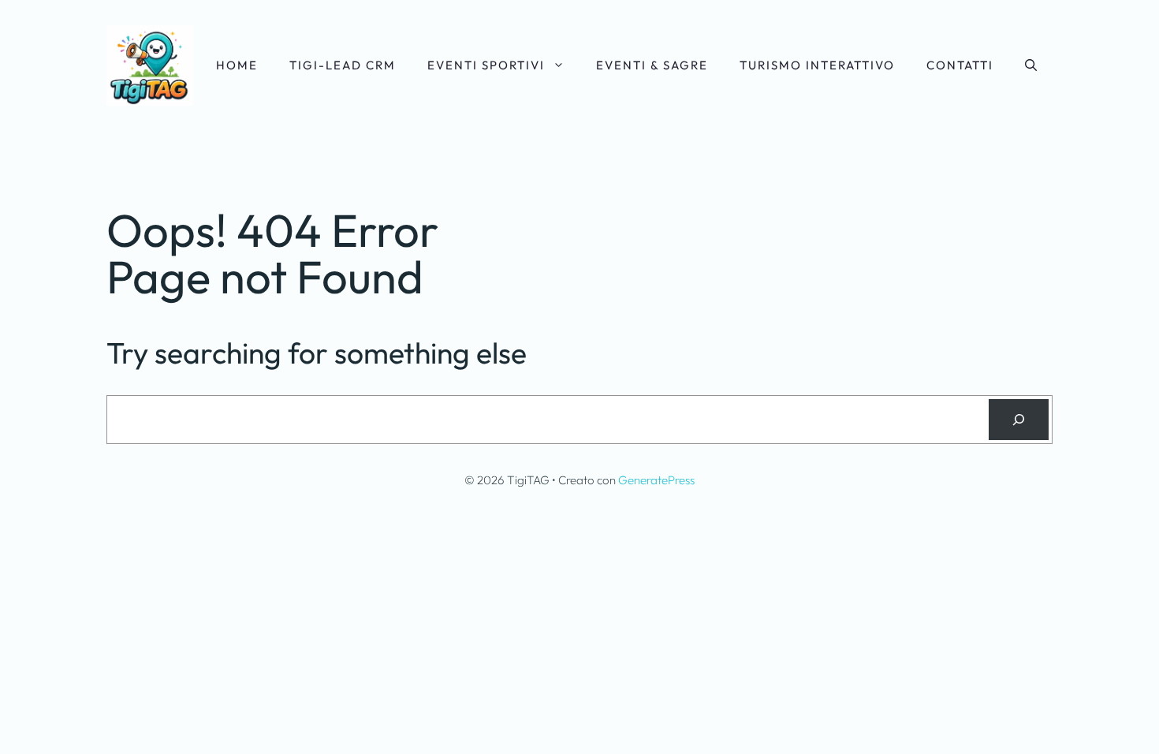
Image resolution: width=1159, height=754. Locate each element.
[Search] (1019, 419)
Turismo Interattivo (817, 65)
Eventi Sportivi (486, 65)
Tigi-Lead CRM (342, 65)
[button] (1031, 65)
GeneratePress (656, 479)
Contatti (959, 65)
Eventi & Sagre (652, 65)
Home (237, 65)
